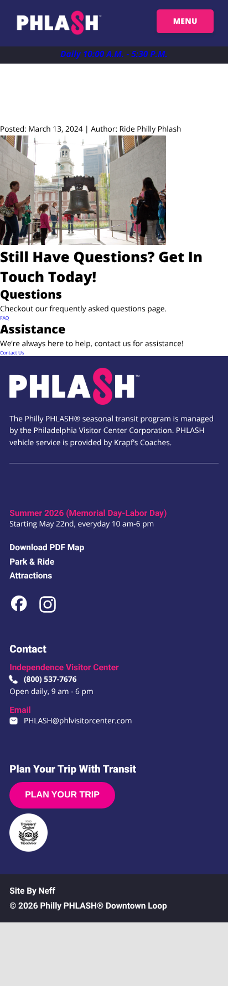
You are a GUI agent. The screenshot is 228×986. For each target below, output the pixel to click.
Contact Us (12, 352)
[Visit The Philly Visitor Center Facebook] (19, 611)
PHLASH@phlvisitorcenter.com (78, 721)
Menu (185, 21)
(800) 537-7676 (50, 679)
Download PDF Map (46, 547)
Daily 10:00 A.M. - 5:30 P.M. (114, 54)
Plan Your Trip (62, 795)
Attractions (30, 576)
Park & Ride (31, 562)
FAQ (4, 318)
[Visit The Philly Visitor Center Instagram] (47, 611)
